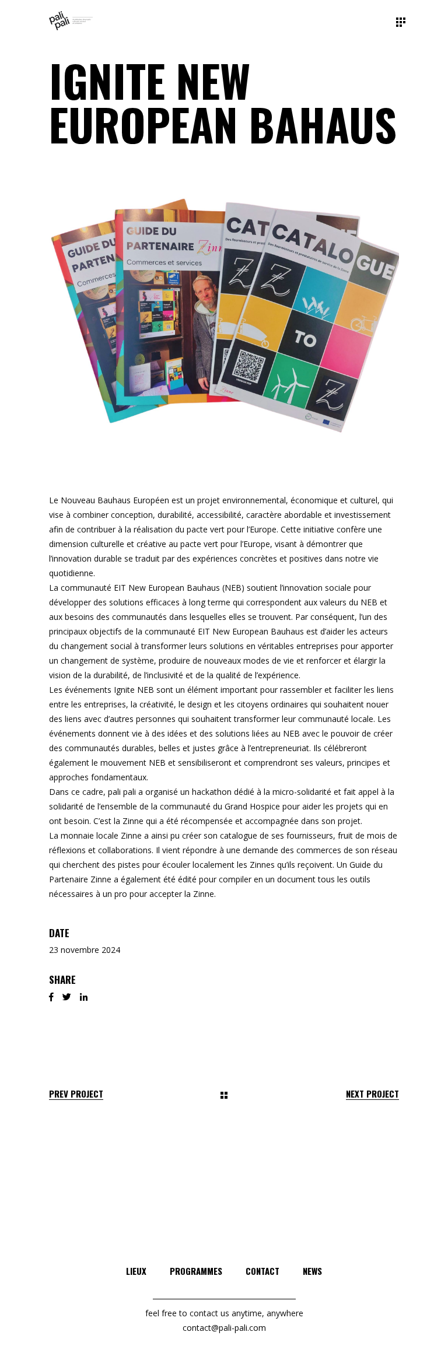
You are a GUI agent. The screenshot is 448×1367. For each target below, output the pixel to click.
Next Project (372, 1094)
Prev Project (76, 1094)
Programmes (196, 1270)
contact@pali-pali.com (224, 1327)
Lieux (136, 1270)
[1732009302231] (224, 310)
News (312, 1270)
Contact (262, 1270)
